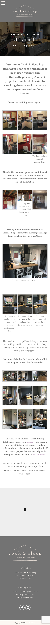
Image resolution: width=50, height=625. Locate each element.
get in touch (39, 454)
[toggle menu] (3, 3)
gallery (30, 441)
